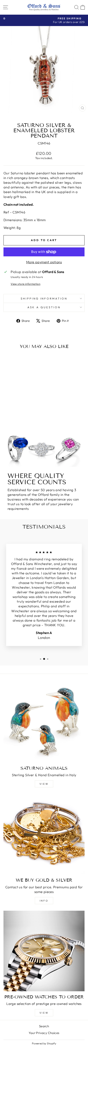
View (44, 783)
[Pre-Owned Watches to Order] (44, 951)
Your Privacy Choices (44, 1033)
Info (44, 900)
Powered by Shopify (44, 1043)
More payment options (44, 262)
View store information (25, 283)
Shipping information (44, 298)
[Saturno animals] (44, 722)
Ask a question (44, 307)
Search (44, 1026)
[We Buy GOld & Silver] (44, 834)
